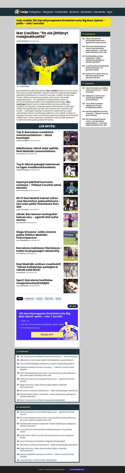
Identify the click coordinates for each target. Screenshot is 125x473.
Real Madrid (86, 12)
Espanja (39, 299)
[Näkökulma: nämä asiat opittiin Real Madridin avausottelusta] (70, 154)
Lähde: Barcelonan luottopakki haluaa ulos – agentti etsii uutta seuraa (37, 217)
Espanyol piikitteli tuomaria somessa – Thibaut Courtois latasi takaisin (38, 185)
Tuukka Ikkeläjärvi (22, 41)
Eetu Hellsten (21, 154)
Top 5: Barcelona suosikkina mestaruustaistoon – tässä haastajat (34, 135)
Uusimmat (23, 351)
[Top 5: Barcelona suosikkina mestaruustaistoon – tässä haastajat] (70, 138)
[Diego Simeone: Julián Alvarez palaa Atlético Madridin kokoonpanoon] (70, 238)
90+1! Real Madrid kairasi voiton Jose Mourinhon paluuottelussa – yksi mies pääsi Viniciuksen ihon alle (38, 202)
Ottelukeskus (35, 12)
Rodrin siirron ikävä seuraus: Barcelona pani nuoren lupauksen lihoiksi (47, 436)
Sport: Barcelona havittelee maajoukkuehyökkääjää (34, 281)
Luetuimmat (24, 407)
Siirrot (109, 12)
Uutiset (58, 299)
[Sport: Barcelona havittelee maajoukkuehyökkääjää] (70, 286)
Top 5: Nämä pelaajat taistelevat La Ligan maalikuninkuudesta (38, 166)
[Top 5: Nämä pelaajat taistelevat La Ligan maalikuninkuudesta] (70, 170)
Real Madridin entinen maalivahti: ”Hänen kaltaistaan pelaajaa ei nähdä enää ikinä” (38, 267)
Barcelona (74, 12)
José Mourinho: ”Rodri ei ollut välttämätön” (38, 460)
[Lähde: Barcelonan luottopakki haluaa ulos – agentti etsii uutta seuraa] (70, 220)
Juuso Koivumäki (22, 190)
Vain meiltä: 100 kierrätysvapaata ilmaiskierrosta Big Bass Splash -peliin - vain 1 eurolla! (60, 22)
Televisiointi (47, 12)
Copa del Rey (99, 12)
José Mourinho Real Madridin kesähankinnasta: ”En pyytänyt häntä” (46, 430)
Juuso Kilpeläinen (22, 240)
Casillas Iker (29, 299)
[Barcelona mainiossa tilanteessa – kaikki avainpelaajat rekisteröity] (70, 254)
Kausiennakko (61, 12)
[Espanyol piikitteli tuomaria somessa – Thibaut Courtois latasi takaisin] (70, 188)
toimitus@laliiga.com (77, 469)
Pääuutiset (49, 299)
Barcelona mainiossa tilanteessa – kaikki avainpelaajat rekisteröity (39, 249)
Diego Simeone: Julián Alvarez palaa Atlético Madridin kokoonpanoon (36, 235)
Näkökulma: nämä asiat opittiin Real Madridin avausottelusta (37, 150)
